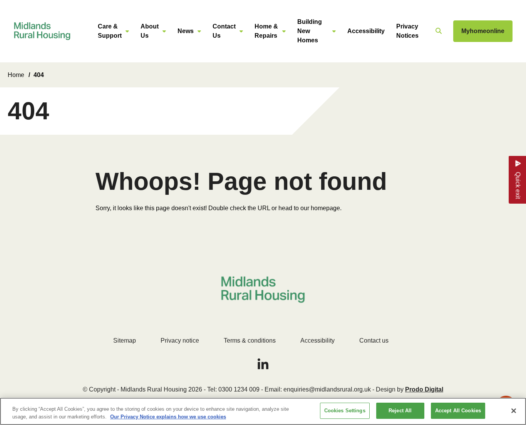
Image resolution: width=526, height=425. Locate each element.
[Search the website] (438, 31)
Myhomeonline (482, 31)
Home (16, 75)
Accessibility (366, 31)
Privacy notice (180, 340)
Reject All (400, 410)
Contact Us (224, 31)
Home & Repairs (266, 31)
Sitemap (124, 340)
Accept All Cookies (458, 410)
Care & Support (110, 31)
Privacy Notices (407, 31)
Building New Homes (309, 31)
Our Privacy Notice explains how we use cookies (168, 417)
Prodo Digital (424, 389)
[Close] (513, 410)
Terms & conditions (250, 340)
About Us (150, 31)
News (186, 31)
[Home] (42, 31)
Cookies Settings (344, 410)
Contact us (374, 340)
